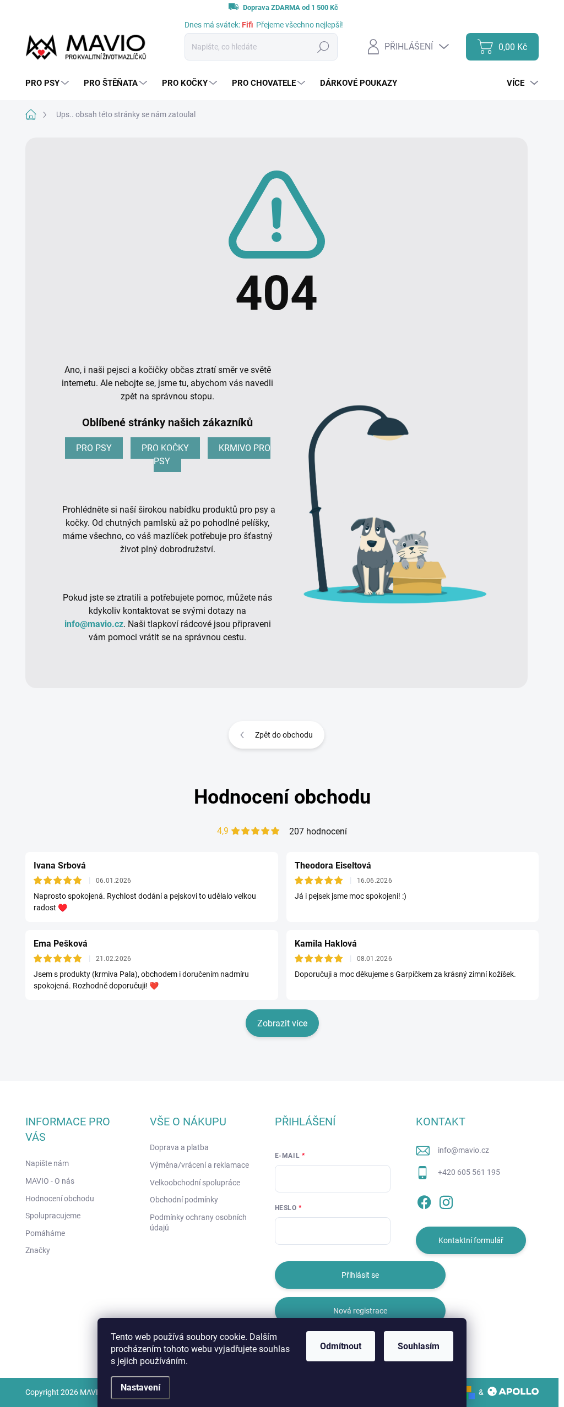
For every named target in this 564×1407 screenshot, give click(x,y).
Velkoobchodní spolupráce (195, 1182)
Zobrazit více (282, 1023)
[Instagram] (446, 1200)
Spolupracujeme (52, 1215)
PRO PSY (94, 448)
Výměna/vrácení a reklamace (199, 1165)
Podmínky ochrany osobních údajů (198, 1223)
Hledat (323, 46)
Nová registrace (360, 1310)
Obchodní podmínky (184, 1199)
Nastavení (140, 1387)
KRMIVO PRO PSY (212, 454)
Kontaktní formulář (470, 1240)
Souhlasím (419, 1346)
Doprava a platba (179, 1147)
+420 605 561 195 (469, 1172)
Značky (37, 1250)
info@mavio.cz (93, 624)
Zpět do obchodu (284, 734)
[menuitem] (48, 83)
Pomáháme (45, 1233)
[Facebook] (424, 1200)
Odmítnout (340, 1346)
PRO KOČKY (165, 448)
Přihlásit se (360, 1275)
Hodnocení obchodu (282, 797)
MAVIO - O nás (49, 1181)
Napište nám (47, 1163)
